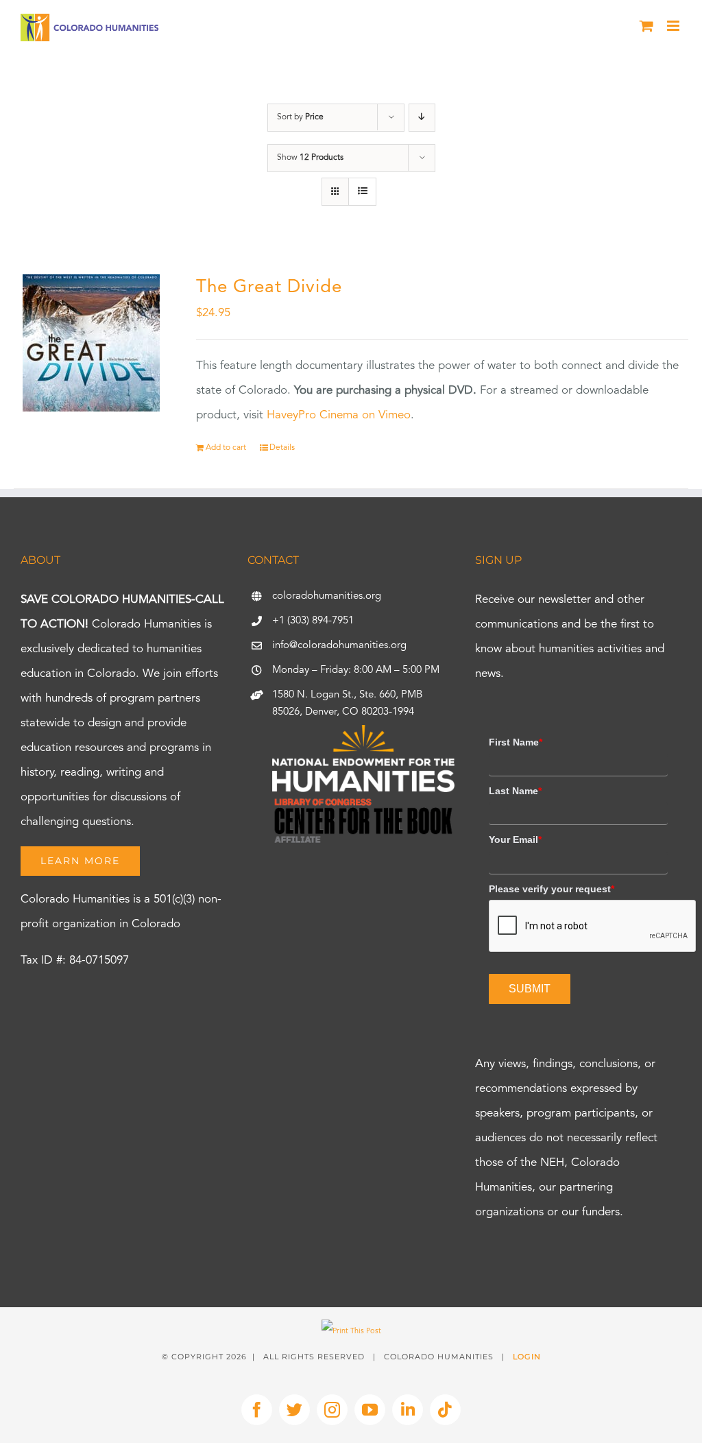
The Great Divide (269, 287)
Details (282, 448)
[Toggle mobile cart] (646, 26)
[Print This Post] (351, 1331)
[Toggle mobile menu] (674, 26)
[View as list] (362, 191)
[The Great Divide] (91, 343)
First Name (515, 742)
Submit (529, 988)
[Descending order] (422, 118)
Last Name (515, 790)
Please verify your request (551, 888)
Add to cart (226, 448)
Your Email (515, 839)
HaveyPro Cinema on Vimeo (339, 415)
